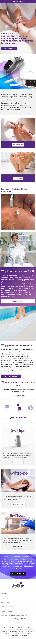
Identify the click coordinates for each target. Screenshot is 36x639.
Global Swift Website (12, 628)
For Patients (18, 178)
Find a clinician (11, 376)
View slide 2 (10, 52)
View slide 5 (25, 52)
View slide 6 (30, 52)
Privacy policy (24, 635)
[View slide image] (18, 28)
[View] (18, 129)
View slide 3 (15, 52)
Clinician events (14, 50)
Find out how (8, 46)
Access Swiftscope (18, 504)
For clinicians (18, 144)
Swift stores (18, 462)
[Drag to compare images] (18, 212)
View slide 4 (20, 52)
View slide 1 (5, 52)
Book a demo (12, 48)
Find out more (18, 546)
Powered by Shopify (13, 635)
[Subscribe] (34, 611)
